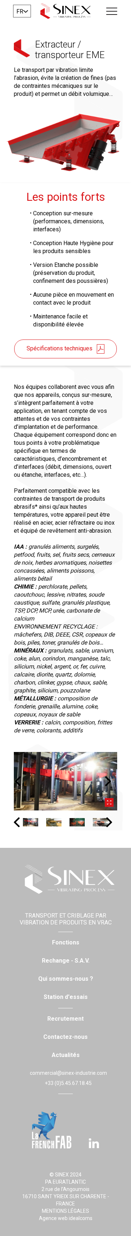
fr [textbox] (19, 11)
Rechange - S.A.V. (66, 960)
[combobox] (22, 11)
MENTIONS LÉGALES (65, 1211)
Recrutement (65, 1018)
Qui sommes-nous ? (65, 978)
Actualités (66, 1055)
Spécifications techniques (59, 348)
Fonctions (65, 942)
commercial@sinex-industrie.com (68, 1073)
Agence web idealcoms (65, 1218)
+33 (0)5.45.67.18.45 (68, 1083)
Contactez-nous (65, 1036)
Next (110, 781)
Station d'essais (66, 996)
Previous (20, 781)
